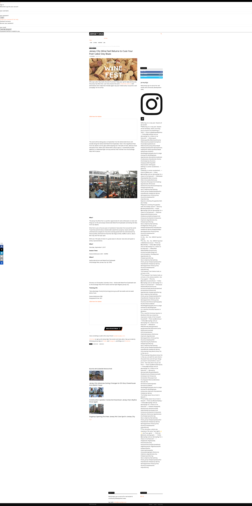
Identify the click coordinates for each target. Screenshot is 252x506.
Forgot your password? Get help (9, 19)
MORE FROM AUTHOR (106, 369)
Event (94, 46)
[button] (161, 34)
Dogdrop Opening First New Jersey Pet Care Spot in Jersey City (112, 417)
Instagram (112, 341)
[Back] (0, 3)
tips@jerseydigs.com (119, 336)
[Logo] (96, 35)
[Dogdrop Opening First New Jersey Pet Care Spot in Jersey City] (113, 409)
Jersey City (94, 48)
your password (4, 15)
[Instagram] (142, 496)
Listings (95, 42)
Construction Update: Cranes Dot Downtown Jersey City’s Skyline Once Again (113, 401)
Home (90, 46)
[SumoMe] (1, 262)
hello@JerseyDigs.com (120, 502)
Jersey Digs (92, 56)
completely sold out (125, 84)
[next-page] (91, 419)
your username (4, 11)
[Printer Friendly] (1, 259)
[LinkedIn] (1, 253)
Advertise (100, 42)
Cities (91, 42)
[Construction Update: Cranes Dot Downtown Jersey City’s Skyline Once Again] (113, 392)
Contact (155, 504)
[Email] (1, 256)
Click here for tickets (95, 116)
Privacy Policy (160, 504)
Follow (160, 74)
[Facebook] (140, 496)
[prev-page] (89, 419)
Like (161, 71)
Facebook (127, 341)
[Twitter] (143, 496)
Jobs (104, 42)
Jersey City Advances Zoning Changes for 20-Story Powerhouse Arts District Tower (112, 384)
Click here (92, 339)
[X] (1, 249)
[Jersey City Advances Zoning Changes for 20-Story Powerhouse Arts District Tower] (113, 376)
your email (3, 27)
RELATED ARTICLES (94, 369)
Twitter (105, 341)
